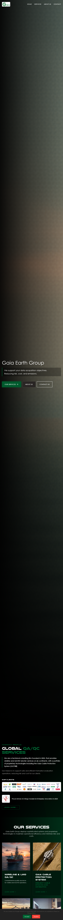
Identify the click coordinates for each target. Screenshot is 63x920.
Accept (27, 916)
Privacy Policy (31, 913)
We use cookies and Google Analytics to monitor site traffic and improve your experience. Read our (31, 911)
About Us (47, 4)
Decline (36, 916)
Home (29, 4)
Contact (57, 4)
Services (37, 4)
